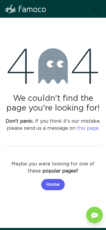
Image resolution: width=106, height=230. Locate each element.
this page (88, 128)
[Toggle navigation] (95, 8)
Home (53, 184)
